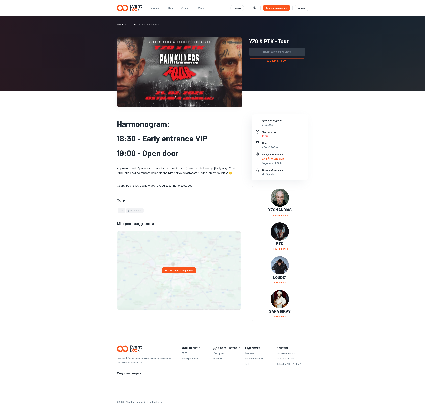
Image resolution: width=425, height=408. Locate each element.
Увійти (301, 8)
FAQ (247, 364)
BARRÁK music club (273, 158)
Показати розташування (179, 270)
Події (134, 24)
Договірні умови (190, 358)
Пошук (237, 8)
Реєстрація (218, 353)
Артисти (185, 8)
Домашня (155, 8)
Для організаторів (276, 8)
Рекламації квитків (254, 358)
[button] (121, 210)
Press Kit (217, 358)
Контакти (249, 353)
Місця (201, 8)
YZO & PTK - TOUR (277, 60)
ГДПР (184, 353)
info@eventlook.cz (287, 353)
